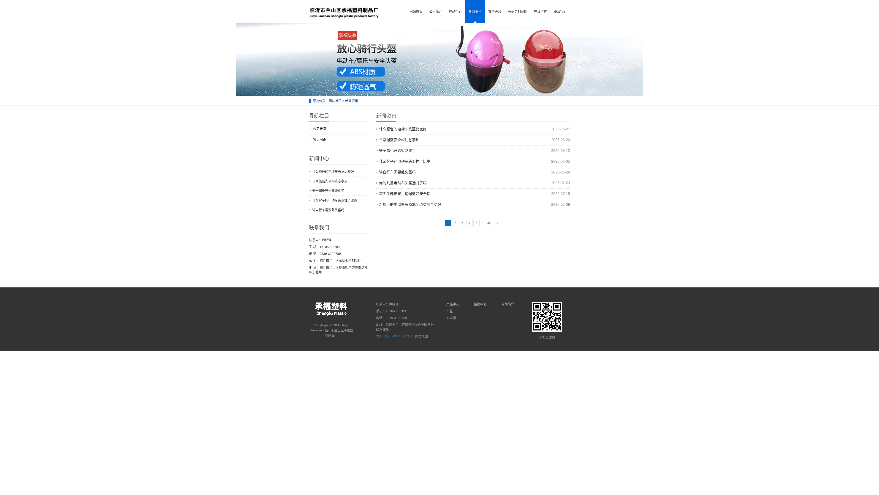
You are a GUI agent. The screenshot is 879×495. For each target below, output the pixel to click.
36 (489, 223)
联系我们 (560, 11)
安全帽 (451, 318)
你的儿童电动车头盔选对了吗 (403, 183)
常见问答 (319, 139)
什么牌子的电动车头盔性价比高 (404, 161)
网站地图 (421, 336)
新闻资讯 (475, 11)
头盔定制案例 (517, 11)
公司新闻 (319, 129)
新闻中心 (480, 304)
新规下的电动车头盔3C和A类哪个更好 (410, 204)
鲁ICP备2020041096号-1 (394, 336)
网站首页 (416, 11)
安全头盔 (494, 11)
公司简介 (435, 11)
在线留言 (540, 11)
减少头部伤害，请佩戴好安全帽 (404, 194)
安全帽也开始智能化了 (397, 151)
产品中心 (455, 11)
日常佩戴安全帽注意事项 (399, 140)
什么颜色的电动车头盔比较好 (403, 129)
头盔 (449, 311)
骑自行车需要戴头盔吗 (397, 172)
